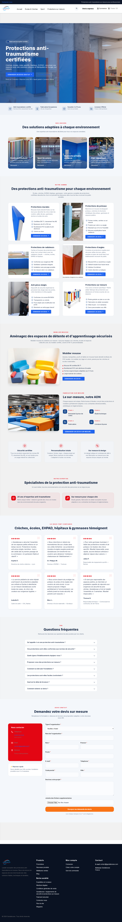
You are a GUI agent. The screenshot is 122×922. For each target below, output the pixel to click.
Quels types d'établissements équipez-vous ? (44, 655)
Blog (37, 874)
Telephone (84, 761)
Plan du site (40, 903)
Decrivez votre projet (53, 779)
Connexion (69, 864)
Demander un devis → (73, 379)
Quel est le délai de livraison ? (38, 682)
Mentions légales (41, 885)
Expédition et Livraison (43, 882)
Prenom (83, 743)
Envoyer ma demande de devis (80, 809)
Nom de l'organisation (53, 733)
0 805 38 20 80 (45, 75)
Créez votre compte (72, 867)
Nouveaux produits (42, 867)
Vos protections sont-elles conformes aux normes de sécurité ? (51, 649)
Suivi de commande (72, 871)
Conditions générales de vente (46, 888)
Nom (47, 743)
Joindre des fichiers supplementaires (58, 798)
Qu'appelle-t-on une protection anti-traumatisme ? (46, 642)
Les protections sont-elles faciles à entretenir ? (45, 675)
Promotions (40, 864)
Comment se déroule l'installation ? (40, 669)
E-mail (48, 761)
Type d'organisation (53, 724)
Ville (82, 770)
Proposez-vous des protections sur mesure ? (44, 662)
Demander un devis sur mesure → (79, 432)
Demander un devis (40, 236)
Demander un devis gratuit (19, 75)
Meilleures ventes (42, 871)
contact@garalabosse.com (109, 864)
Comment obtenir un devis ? (37, 689)
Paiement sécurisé (42, 897)
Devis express (88, 9)
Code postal (50, 770)
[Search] (77, 9)
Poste (48, 752)
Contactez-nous (7, 2)
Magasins (39, 907)
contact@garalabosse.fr (21, 746)
